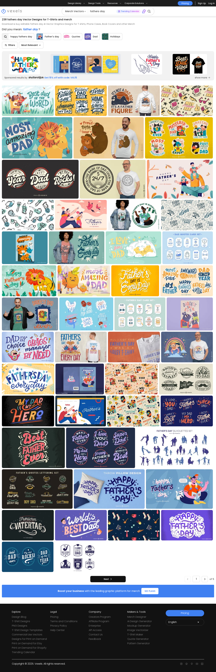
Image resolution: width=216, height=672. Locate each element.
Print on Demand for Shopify (29, 648)
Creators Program (100, 617)
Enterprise (95, 626)
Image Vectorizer (137, 630)
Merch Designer (136, 617)
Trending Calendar (23, 652)
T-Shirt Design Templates (27, 630)
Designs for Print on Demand (29, 639)
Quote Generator (138, 639)
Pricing (54, 617)
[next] (205, 579)
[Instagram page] (181, 664)
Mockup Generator (139, 626)
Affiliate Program (99, 621)
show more (201, 77)
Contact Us (96, 634)
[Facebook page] (186, 664)
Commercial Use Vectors (27, 634)
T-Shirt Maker (135, 634)
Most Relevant (29, 45)
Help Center (57, 630)
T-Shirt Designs (21, 621)
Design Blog (19, 617)
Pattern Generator (138, 643)
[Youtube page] (197, 664)
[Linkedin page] (202, 664)
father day (31, 29)
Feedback (95, 639)
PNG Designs (19, 626)
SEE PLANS (150, 591)
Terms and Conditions (63, 621)
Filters (11, 45)
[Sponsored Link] (24, 64)
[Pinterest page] (192, 664)
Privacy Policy (58, 626)
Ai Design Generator (139, 621)
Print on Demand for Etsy (27, 643)
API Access (95, 630)
